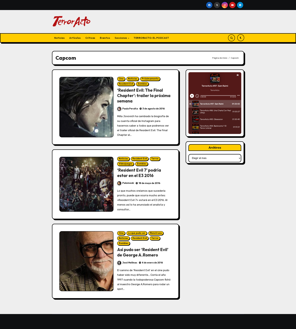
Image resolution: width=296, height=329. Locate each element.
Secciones (121, 37)
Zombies (142, 84)
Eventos (105, 37)
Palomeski (128, 183)
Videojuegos (125, 163)
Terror (155, 158)
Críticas (90, 37)
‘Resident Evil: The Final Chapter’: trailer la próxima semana (144, 95)
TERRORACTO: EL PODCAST (151, 37)
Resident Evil (126, 84)
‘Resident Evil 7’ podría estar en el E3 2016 (139, 172)
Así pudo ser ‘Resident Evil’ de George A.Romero (142, 252)
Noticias (59, 37)
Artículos (75, 37)
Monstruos (156, 233)
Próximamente (150, 78)
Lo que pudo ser (137, 233)
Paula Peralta (130, 108)
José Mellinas (129, 262)
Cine (121, 78)
